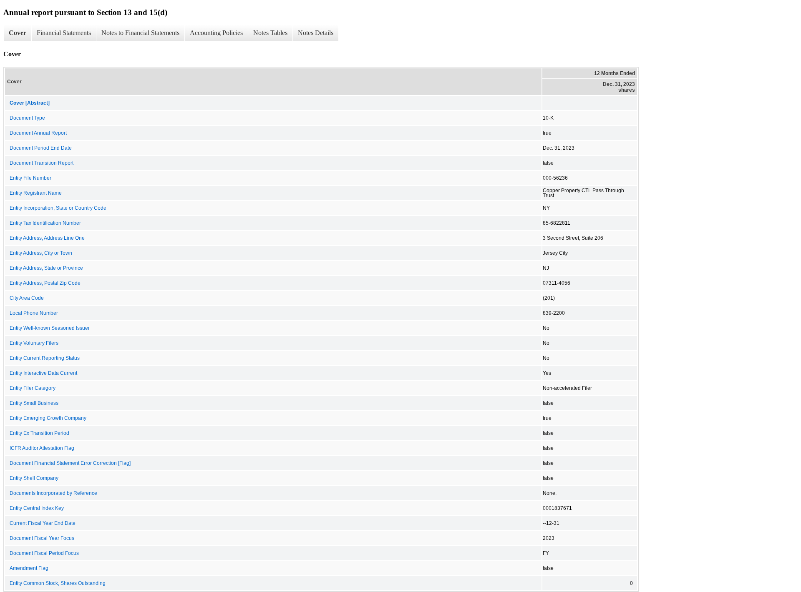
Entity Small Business (34, 403)
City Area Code (27, 298)
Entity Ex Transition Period (39, 433)
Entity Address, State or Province (46, 268)
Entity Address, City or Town (41, 253)
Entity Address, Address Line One (47, 238)
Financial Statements (64, 32)
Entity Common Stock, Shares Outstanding (58, 583)
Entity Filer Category (32, 388)
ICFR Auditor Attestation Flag (42, 448)
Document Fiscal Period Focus (44, 553)
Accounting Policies (216, 32)
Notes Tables (270, 32)
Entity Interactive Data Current (43, 373)
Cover (17, 32)
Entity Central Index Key (37, 508)
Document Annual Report (38, 132)
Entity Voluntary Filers (34, 343)
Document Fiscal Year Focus (42, 538)
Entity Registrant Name (36, 193)
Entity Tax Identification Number (45, 223)
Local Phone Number (34, 313)
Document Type (27, 117)
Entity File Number (30, 178)
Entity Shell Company (34, 478)
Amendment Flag (29, 568)
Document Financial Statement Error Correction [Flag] (70, 463)
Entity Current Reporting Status (45, 358)
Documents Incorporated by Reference (53, 493)
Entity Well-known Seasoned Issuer (50, 328)
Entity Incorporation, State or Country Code (58, 208)
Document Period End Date (41, 148)
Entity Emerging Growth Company (48, 418)
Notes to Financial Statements (140, 32)
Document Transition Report (41, 163)
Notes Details (315, 32)
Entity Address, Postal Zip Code (45, 283)
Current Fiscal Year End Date (43, 523)
